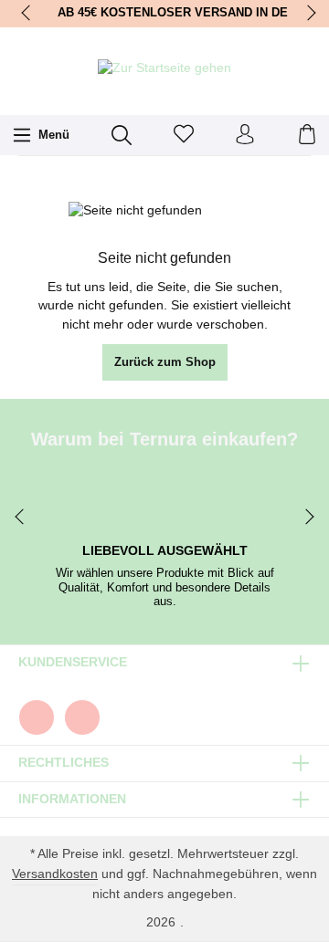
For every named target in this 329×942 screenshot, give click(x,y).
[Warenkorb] (307, 135)
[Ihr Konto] (245, 135)
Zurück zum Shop (165, 362)
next (306, 13)
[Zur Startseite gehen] (164, 68)
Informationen (72, 799)
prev (27, 13)
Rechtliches (63, 763)
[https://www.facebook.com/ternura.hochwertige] (36, 717)
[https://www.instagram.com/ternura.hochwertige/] (82, 717)
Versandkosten (55, 874)
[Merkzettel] (184, 135)
